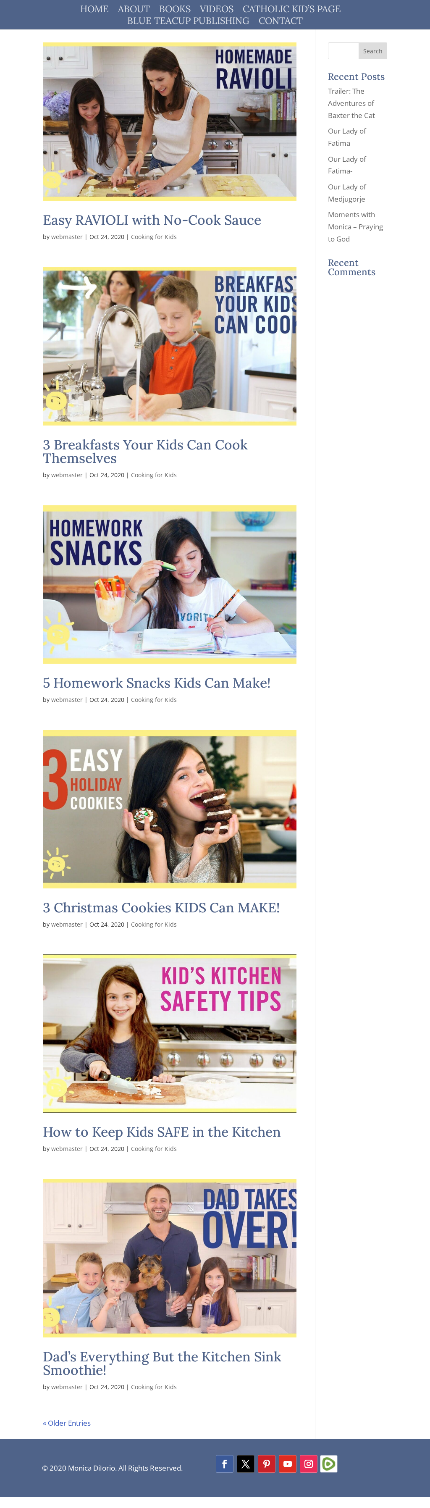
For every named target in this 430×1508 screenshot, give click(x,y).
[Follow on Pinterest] (266, 1464)
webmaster (67, 237)
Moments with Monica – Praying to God (355, 227)
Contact (281, 22)
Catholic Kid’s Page (292, 10)
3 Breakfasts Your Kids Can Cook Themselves (145, 451)
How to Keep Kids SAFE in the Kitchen (162, 1131)
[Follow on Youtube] (287, 1464)
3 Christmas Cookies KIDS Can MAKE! (161, 907)
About (134, 10)
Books (175, 10)
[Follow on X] (245, 1464)
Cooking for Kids (154, 237)
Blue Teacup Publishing (188, 22)
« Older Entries (67, 1423)
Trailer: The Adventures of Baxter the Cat (351, 103)
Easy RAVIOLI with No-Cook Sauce (152, 220)
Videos (216, 10)
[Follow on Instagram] (308, 1464)
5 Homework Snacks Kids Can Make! (156, 682)
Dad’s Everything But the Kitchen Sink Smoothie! (162, 1363)
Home (94, 10)
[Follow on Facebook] (224, 1464)
